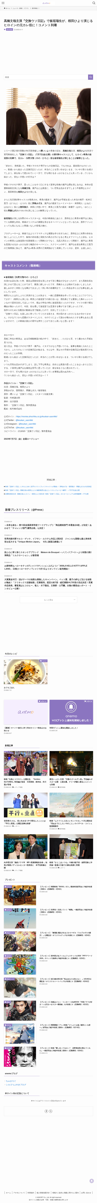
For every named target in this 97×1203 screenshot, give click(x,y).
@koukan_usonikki (24, 420)
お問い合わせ (86, 1192)
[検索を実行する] (90, 77)
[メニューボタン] (3, 3)
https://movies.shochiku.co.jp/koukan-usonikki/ (36, 416)
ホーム (8, 1192)
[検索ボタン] (94, 3)
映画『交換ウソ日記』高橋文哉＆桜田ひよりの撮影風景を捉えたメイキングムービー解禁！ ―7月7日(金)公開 (42, 490)
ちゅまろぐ (11, 1080)
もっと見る (48, 599)
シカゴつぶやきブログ (16, 1084)
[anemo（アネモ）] (48, 3)
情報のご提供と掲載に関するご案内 (65, 1192)
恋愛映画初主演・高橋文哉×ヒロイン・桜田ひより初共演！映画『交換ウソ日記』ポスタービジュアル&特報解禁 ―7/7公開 (46, 494)
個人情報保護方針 (43, 1192)
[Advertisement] (48, 52)
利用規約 (31, 1192)
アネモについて (19, 1192)
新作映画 (9, 29)
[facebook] (46, 1111)
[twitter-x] (50, 1111)
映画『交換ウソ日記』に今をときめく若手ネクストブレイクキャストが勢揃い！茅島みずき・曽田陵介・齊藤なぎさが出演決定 (48, 486)
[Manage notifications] (92, 1181)
